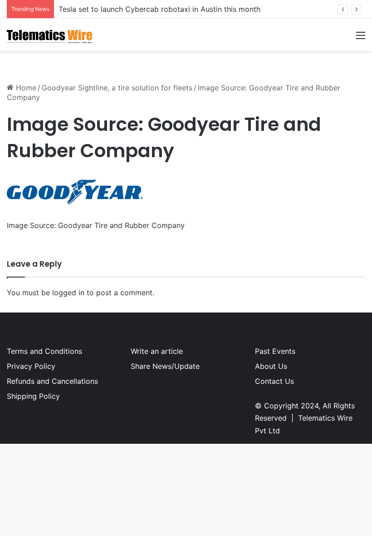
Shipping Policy (33, 396)
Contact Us (274, 381)
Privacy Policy (31, 366)
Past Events (275, 351)
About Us (271, 366)
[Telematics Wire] (50, 35)
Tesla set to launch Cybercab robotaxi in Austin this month (159, 9)
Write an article (157, 351)
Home (25, 87)
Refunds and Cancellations (52, 381)
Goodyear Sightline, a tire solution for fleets (117, 87)
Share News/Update (165, 366)
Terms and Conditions (44, 351)
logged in (68, 292)
